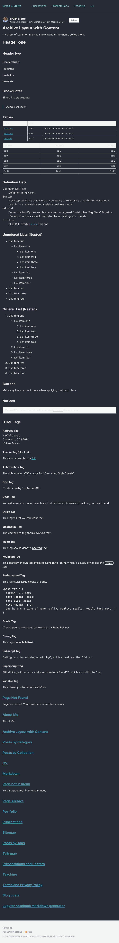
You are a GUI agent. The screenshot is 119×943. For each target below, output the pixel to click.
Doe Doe (8, 138)
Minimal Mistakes (67, 936)
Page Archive (13, 801)
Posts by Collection (18, 753)
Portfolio (10, 811)
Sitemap (9, 832)
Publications (39, 5)
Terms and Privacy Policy (22, 885)
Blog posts (11, 895)
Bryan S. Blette (12, 5)
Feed (29, 932)
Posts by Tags (14, 843)
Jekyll (33, 936)
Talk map (10, 853)
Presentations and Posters (24, 864)
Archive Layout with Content (25, 732)
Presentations (60, 5)
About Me (10, 715)
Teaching (79, 5)
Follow (74, 20)
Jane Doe (8, 133)
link (33, 458)
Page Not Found (15, 698)
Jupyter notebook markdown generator (34, 906)
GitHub (18, 932)
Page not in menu (16, 784)
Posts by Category (17, 742)
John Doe (8, 128)
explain (33, 224)
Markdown (11, 773)
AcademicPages (45, 936)
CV (92, 5)
